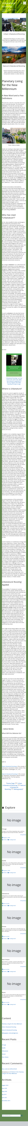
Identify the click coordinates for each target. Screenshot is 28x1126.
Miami (4, 992)
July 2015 (4, 1094)
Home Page (11, 783)
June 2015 (4, 1097)
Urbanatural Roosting (8, 5)
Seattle (4, 861)
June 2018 (4, 1088)
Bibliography (18, 789)
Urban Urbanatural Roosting (9, 766)
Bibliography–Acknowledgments (10, 1033)
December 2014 (6, 1100)
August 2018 (5, 1085)
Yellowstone (5, 893)
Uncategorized (12, 839)
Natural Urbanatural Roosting (9, 774)
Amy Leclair (5, 1069)
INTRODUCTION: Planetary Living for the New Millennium (13, 1072)
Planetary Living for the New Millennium (12, 1024)
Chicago (4, 829)
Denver (4, 926)
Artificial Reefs (13, 1069)
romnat (5, 839)
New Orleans (5, 959)
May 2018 (4, 1091)
